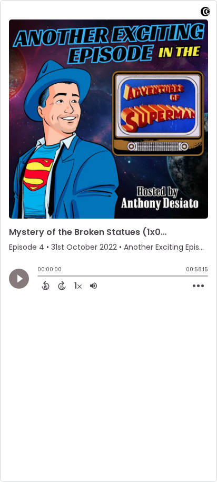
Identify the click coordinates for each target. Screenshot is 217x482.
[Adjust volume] (93, 285)
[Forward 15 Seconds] (62, 285)
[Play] (19, 279)
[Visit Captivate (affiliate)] (205, 13)
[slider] (40, 277)
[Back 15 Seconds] (45, 285)
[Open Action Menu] (198, 286)
